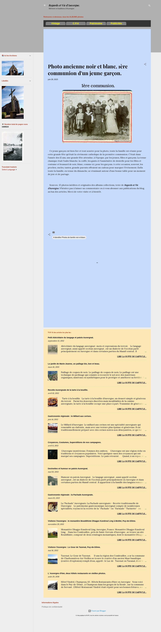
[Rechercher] (149, 6)
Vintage (55, 23)
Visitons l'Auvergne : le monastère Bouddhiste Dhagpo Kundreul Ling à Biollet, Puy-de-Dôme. (92, 521)
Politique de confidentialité (52, 607)
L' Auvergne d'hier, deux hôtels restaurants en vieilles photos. (77, 573)
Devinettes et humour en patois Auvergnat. (68, 468)
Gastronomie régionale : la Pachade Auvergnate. (70, 495)
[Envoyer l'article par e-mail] (53, 233)
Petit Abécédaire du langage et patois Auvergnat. (71, 337)
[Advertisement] (97, 47)
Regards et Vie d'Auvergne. (64, 5)
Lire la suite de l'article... (131, 356)
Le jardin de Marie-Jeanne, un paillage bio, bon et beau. (74, 364)
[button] (145, 64)
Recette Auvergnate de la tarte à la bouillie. (68, 390)
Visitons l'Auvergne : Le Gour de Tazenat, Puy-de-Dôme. (74, 547)
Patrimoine (96, 23)
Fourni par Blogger (98, 611)
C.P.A (76, 23)
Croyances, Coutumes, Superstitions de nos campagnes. (74, 442)
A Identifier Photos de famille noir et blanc (69, 237)
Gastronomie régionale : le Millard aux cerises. (69, 416)
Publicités (116, 23)
